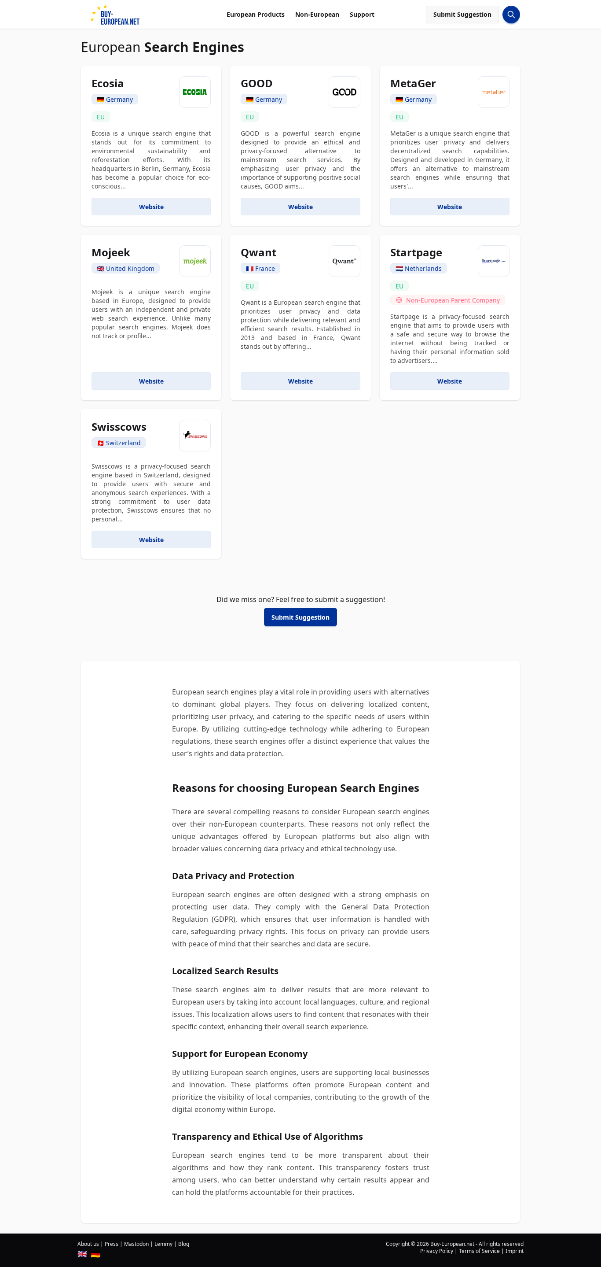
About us (88, 1244)
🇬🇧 (82, 1254)
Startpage (416, 252)
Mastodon (136, 1244)
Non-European (317, 14)
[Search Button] (511, 14)
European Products (256, 14)
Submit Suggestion (462, 14)
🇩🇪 (95, 1254)
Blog (183, 1244)
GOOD (257, 83)
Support (362, 14)
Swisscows (119, 426)
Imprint (515, 1251)
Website (151, 207)
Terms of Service (479, 1251)
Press (111, 1244)
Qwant (258, 252)
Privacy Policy (436, 1251)
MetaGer (413, 83)
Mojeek (111, 252)
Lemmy (163, 1244)
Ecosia (108, 83)
